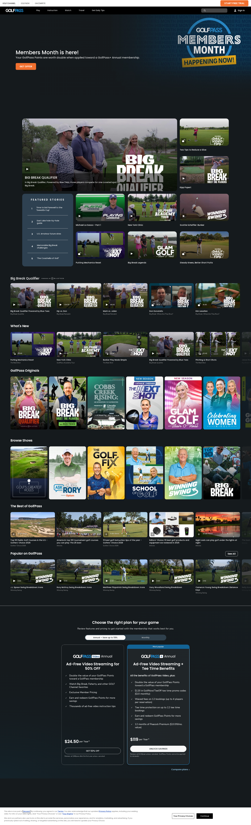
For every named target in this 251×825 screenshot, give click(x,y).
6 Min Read (160, 534)
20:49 (20, 353)
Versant (26, 811)
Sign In (241, 10)
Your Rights (67, 814)
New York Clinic (135, 225)
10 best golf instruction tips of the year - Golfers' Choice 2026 (122, 541)
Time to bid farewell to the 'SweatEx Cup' (49, 208)
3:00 (19, 581)
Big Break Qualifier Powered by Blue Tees (29, 311)
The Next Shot (15, 363)
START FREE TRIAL (234, 3)
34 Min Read (208, 534)
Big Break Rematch (63, 314)
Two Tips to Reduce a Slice (193, 149)
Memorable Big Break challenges (47, 246)
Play (38, 10)
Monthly (145, 637)
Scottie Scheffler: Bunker (192, 225)
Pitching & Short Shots (206, 360)
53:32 (20, 304)
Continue (204, 816)
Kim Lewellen (202, 311)
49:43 (112, 304)
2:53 (204, 581)
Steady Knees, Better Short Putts (196, 262)
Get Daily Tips (98, 10)
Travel (81, 10)
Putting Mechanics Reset (88, 262)
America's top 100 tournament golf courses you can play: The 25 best (77, 541)
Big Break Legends (137, 262)
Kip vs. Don (62, 311)
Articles (59, 546)
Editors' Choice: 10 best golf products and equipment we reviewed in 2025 (169, 541)
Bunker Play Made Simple (115, 360)
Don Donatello (156, 311)
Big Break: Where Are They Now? (161, 314)
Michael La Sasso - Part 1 (88, 225)
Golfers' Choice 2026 (18, 546)
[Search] (205, 10)
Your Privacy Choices (183, 816)
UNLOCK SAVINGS (158, 748)
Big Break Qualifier (41, 177)
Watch (68, 10)
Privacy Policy (105, 811)
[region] (125, 816)
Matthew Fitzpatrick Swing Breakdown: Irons (124, 587)
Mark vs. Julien (110, 311)
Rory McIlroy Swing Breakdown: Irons (74, 587)
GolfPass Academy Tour (66, 363)
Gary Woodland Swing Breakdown (165, 587)
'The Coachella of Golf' (48, 258)
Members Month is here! (47, 52)
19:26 (112, 353)
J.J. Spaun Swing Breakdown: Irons (26, 587)
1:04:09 (66, 304)
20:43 (205, 353)
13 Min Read (68, 534)
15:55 (205, 304)
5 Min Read (114, 534)
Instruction (52, 10)
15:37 (158, 304)
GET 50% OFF (92, 750)
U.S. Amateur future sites (49, 233)
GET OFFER (26, 66)
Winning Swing (16, 590)
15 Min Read (22, 534)
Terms (60, 811)
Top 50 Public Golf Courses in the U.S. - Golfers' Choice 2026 (28, 541)
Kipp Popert (185, 187)
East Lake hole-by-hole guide (48, 221)
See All (232, 553)
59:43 (66, 353)
